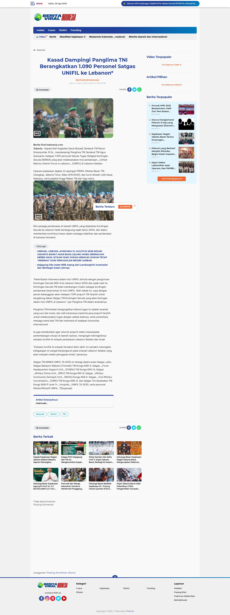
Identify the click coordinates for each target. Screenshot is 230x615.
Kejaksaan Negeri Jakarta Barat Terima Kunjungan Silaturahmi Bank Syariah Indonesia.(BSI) (164, 137)
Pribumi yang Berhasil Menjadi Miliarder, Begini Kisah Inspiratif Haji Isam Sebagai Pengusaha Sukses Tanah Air (163, 151)
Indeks (40, 30)
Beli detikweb (180, 600)
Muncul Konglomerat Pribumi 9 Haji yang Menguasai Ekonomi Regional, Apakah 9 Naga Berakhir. (163, 122)
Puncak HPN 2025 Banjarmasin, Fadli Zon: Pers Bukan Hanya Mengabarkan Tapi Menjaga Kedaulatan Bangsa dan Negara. (163, 108)
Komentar (44, 90)
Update (126, 207)
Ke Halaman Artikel (171, 85)
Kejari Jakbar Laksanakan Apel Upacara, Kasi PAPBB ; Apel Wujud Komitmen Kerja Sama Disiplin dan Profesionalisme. (163, 165)
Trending (76, 30)
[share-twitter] (134, 89)
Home (39, 3)
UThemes (129, 611)
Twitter (60, 602)
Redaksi (178, 588)
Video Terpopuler (159, 57)
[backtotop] (115, 578)
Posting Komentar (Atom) (61, 572)
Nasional (40, 414)
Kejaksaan (105, 588)
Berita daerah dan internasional (148, 36)
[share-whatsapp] (139, 89)
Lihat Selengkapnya (171, 179)
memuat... (42, 403)
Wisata (79, 592)
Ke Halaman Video (171, 65)
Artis (53, 36)
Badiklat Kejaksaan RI (73, 36)
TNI (64, 414)
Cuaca (51, 30)
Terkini (63, 30)
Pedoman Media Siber (184, 596)
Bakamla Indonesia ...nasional (108, 36)
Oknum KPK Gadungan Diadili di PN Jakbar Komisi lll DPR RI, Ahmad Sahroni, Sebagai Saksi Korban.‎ (162, 3)
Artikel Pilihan (157, 77)
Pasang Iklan (180, 592)
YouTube (66, 602)
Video (42, 36)
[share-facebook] (129, 89)
